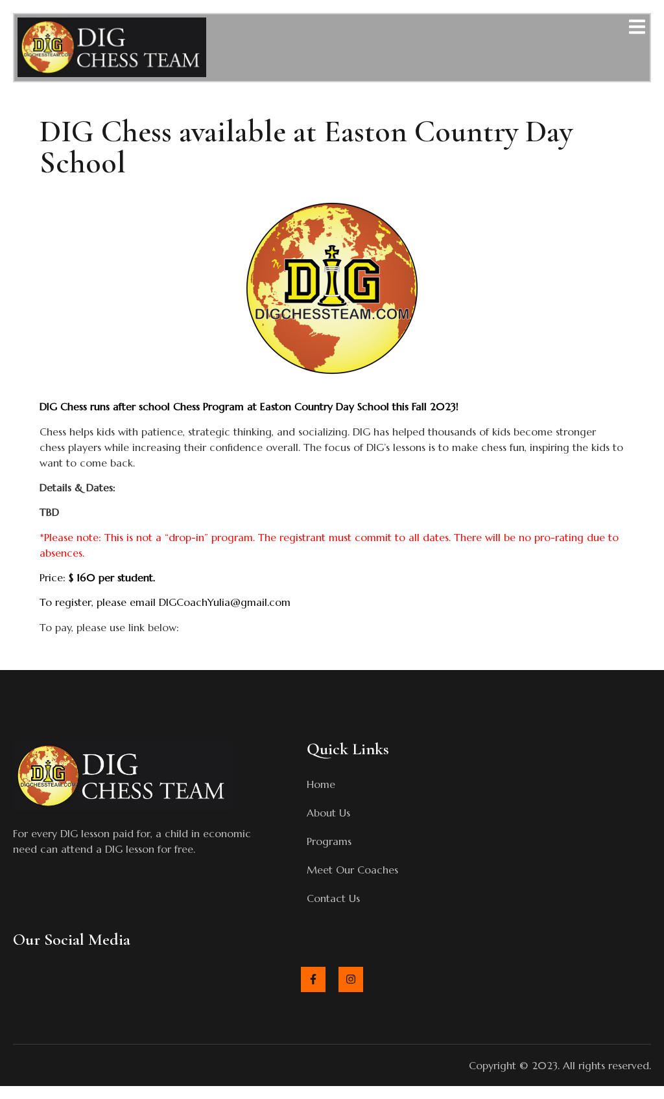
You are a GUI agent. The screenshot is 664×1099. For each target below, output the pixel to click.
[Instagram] (350, 979)
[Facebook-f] (313, 979)
